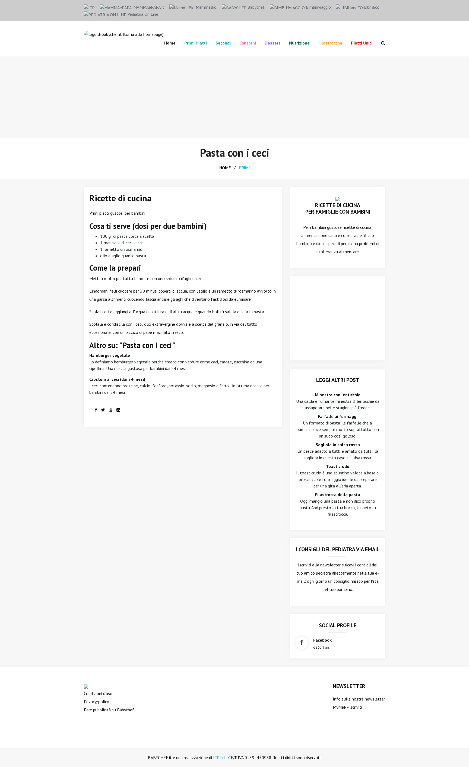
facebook (322, 640)
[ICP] (89, 7)
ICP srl (219, 757)
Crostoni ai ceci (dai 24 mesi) (117, 379)
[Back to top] (456, 754)
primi (244, 167)
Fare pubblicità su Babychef (109, 709)
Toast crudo (337, 466)
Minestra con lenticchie (337, 394)
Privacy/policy (96, 701)
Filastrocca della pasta (337, 494)
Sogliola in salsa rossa (338, 444)
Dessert (272, 43)
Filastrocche (330, 43)
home (225, 167)
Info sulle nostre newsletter (359, 699)
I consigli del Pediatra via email (338, 549)
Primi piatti (195, 43)
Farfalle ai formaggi (337, 416)
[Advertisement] (234, 97)
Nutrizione (299, 43)
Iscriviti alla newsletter (319, 565)
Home (170, 43)
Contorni (247, 43)
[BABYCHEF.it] (337, 198)
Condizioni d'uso (98, 693)
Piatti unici (361, 43)
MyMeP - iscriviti (347, 707)
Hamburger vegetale (109, 355)
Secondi (223, 43)
